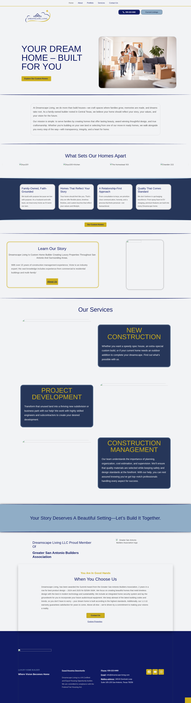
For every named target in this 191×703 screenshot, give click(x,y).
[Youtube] (155, 672)
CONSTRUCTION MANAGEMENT (134, 446)
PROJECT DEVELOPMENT (57, 394)
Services (101, 3)
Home (71, 3)
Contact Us (113, 3)
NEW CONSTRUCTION (134, 333)
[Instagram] (161, 672)
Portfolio (90, 3)
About (80, 3)
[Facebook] (149, 672)
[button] (2, 164)
